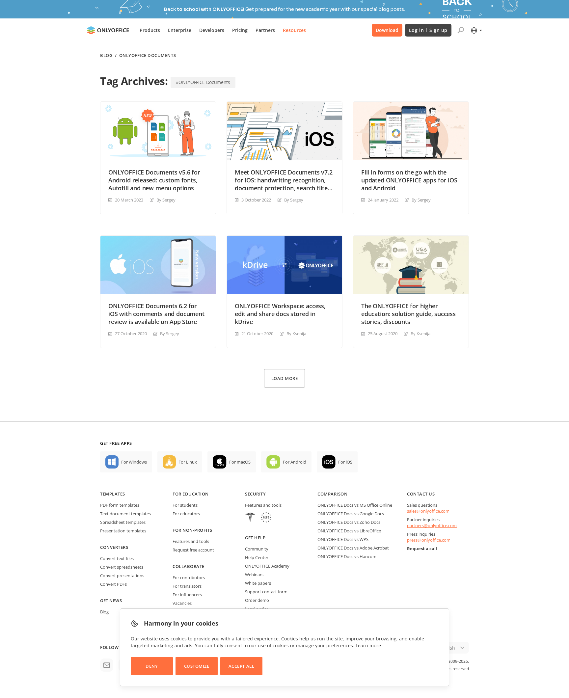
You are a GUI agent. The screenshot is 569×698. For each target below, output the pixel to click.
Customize (196, 666)
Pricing (240, 30)
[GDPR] (266, 518)
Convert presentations (122, 575)
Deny (152, 666)
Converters (114, 547)
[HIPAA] (250, 518)
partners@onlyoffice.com (432, 525)
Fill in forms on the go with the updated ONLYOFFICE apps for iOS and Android (409, 180)
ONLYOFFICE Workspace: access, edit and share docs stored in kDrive (280, 314)
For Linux (187, 462)
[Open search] (461, 30)
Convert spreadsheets (121, 567)
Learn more (368, 645)
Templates (112, 494)
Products (150, 30)
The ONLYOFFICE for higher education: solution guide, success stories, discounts (408, 314)
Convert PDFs (113, 584)
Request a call (422, 548)
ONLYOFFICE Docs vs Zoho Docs (348, 522)
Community (256, 549)
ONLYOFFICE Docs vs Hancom (346, 556)
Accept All (241, 666)
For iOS (345, 462)
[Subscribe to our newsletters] (106, 665)
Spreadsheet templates (123, 522)
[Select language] (476, 30)
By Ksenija (296, 333)
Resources (294, 30)
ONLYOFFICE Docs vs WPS (342, 539)
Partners (265, 30)
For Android (294, 462)
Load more (284, 378)
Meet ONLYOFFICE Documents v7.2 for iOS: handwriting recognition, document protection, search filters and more (284, 180)
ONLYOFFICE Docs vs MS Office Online (354, 505)
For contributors (189, 577)
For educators (186, 514)
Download (387, 30)
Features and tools (191, 541)
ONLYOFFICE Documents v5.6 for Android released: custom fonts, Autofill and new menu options (154, 180)
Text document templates (125, 514)
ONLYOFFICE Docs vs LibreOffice (349, 531)
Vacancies (182, 603)
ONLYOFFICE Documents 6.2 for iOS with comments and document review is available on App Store (156, 314)
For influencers (187, 595)
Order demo (257, 600)
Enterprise (179, 30)
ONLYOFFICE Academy (267, 566)
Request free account (193, 550)
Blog (106, 55)
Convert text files (117, 558)
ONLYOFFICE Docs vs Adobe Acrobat (353, 548)
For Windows (134, 462)
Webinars (254, 574)
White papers (258, 583)
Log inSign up (428, 30)
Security (255, 494)
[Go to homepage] (108, 30)
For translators (187, 586)
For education (191, 494)
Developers (211, 30)
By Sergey (166, 200)
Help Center (256, 557)
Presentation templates (123, 531)
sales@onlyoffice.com (428, 511)
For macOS (240, 462)
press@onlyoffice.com (428, 540)
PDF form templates (119, 505)
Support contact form (266, 592)
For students (185, 505)
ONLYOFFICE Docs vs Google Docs (350, 514)
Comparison (332, 494)
